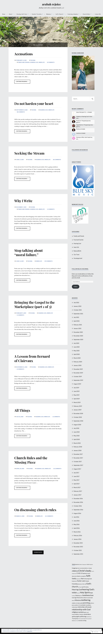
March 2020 (77, 358)
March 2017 (77, 487)
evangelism (83, 576)
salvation (81, 614)
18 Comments (21, 112)
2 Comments (51, 209)
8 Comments (51, 62)
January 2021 (77, 328)
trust (77, 620)
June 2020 (76, 347)
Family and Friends (24, 62)
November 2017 (78, 458)
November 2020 (78, 336)
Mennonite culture (82, 597)
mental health (90, 597)
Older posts (38, 552)
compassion (74, 573)
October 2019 (78, 376)
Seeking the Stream (29, 153)
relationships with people (84, 607)
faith (88, 576)
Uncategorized (78, 258)
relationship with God (81, 609)
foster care (81, 581)
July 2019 (76, 387)
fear (82, 578)
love (91, 595)
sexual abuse (87, 614)
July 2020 (76, 343)
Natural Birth (77, 251)
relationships (74, 607)
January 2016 (77, 539)
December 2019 (78, 369)
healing (86, 587)
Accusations (23, 54)
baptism (91, 564)
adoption (77, 564)
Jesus (77, 595)
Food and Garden (78, 240)
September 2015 (78, 554)
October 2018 (78, 417)
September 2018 (78, 421)
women (80, 620)
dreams (78, 576)
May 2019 (76, 395)
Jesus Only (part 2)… (81, 112)
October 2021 (78, 310)
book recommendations (82, 568)
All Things (22, 410)
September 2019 (78, 380)
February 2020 (78, 362)
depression (74, 576)
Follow (75, 286)
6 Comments (20, 369)
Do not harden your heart (33, 103)
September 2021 (78, 313)
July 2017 (76, 472)
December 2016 (78, 498)
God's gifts (80, 586)
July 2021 (76, 317)
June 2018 (76, 432)
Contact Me (98, 14)
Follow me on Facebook (80, 149)
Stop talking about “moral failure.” (28, 252)
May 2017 (76, 480)
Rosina (33, 60)
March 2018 (77, 443)
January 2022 (77, 306)
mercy (73, 600)
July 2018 (76, 428)
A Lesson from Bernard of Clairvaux (32, 358)
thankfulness (88, 616)
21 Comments (49, 516)
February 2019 (78, 406)
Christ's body (84, 570)
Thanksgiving (75, 618)
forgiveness (74, 581)
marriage (74, 597)
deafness (85, 573)
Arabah (90, 112)
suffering (83, 616)
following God (88, 578)
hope (91, 593)
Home (3, 14)
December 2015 (78, 543)
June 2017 (76, 476)
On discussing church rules (35, 510)
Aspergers (84, 564)
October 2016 (78, 506)
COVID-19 (79, 573)
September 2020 (78, 339)
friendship (75, 584)
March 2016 (77, 532)
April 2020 (77, 354)
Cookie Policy (29, 631)
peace (73, 605)
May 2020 (76, 350)
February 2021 (78, 325)
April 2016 (77, 528)
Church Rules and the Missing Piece (30, 460)
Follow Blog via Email (80, 269)
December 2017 (78, 454)
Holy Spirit (84, 592)
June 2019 (76, 391)
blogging (74, 568)
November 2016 (78, 502)
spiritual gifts (76, 616)
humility (73, 595)
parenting (86, 603)
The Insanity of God (82, 618)
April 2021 (77, 321)
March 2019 (77, 402)
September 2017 (78, 465)
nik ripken (78, 603)
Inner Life (42, 62)
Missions (48, 14)
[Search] (92, 98)
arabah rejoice (51, 4)
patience (92, 603)
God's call (84, 584)
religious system (78, 612)
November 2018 (78, 413)
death (88, 573)
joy (80, 595)
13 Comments (57, 468)
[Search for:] (83, 98)
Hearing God (34, 62)
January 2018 (77, 450)
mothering (85, 600)
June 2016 (76, 521)
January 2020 (77, 365)
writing (84, 620)
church (92, 571)
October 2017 (78, 461)
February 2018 (78, 447)
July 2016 (76, 517)
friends (87, 581)
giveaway (80, 584)
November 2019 (78, 373)
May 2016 (76, 524)
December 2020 (78, 332)
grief (83, 587)
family (74, 578)
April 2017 (77, 484)
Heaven (78, 592)
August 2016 (77, 513)
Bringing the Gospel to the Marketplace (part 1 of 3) (34, 304)
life (81, 595)
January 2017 (77, 495)
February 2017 (78, 491)
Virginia (78, 116)
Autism (88, 564)
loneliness (86, 595)
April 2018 (77, 439)
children (75, 571)
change (90, 568)
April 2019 (77, 398)
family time (78, 578)
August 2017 (77, 469)
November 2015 (78, 546)
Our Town (76, 254)
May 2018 (76, 435)
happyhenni (79, 125)
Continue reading (20, 81)
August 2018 (77, 424)
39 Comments (48, 261)
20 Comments (57, 159)
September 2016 (78, 509)
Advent (80, 564)
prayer (84, 605)
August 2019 (77, 384)
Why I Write (23, 200)
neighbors (74, 603)
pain (81, 603)
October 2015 (78, 550)
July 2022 (76, 302)
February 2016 (78, 535)
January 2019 (77, 410)
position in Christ (78, 605)
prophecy (88, 605)
